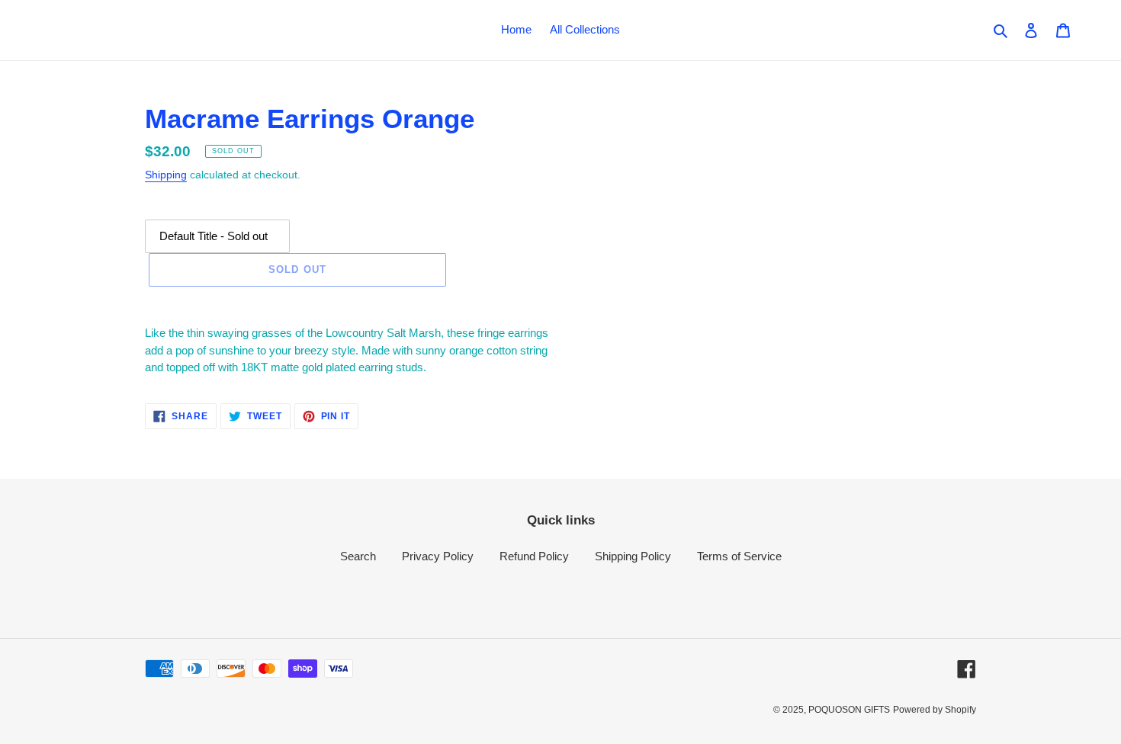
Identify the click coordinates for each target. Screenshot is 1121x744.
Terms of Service (739, 556)
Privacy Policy (438, 556)
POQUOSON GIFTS (849, 709)
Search (358, 556)
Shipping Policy (633, 556)
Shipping (166, 174)
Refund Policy (534, 556)
